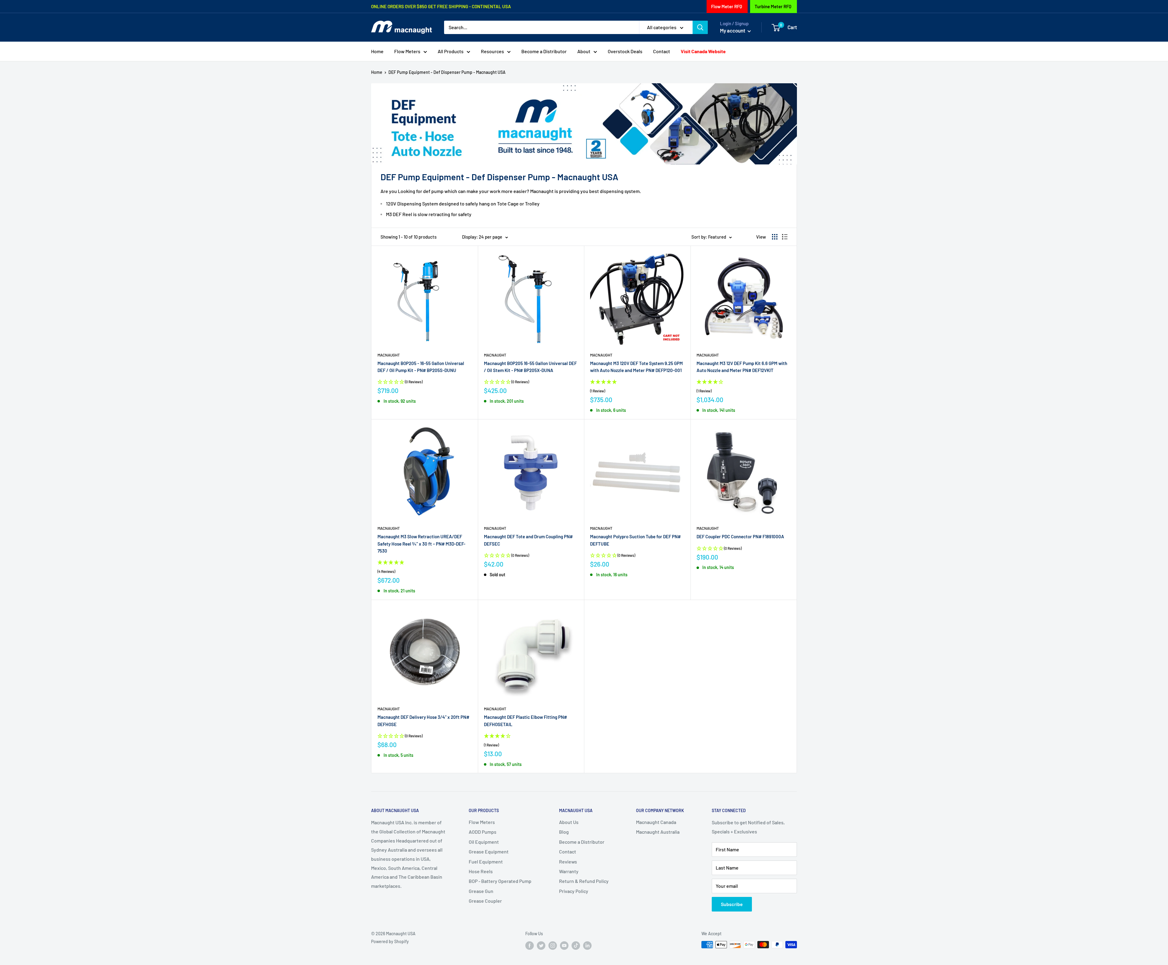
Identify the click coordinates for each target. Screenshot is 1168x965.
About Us (569, 822)
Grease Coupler (485, 901)
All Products (451, 51)
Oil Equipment (484, 842)
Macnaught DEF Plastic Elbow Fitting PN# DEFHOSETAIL (525, 720)
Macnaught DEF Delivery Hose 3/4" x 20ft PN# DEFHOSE (423, 720)
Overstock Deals (625, 51)
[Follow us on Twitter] (541, 945)
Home (377, 51)
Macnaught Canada (656, 822)
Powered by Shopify (390, 941)
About (583, 51)
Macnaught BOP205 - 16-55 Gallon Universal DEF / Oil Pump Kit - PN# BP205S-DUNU (420, 366)
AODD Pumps (482, 832)
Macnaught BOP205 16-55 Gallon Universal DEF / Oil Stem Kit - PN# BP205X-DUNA (530, 366)
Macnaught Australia (658, 832)
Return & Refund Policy (584, 881)
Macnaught (388, 355)
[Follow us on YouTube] (564, 945)
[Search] (700, 27)
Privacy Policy (573, 891)
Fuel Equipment (486, 861)
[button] (637, 386)
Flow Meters (407, 51)
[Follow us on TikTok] (576, 945)
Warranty (569, 871)
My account (733, 30)
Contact (661, 51)
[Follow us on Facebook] (529, 945)
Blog (564, 832)
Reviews (568, 861)
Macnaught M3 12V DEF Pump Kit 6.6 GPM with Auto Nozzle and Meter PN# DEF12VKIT (742, 366)
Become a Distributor (544, 51)
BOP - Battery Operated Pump (500, 881)
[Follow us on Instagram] (552, 945)
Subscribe (732, 904)
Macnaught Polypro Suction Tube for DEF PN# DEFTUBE (635, 540)
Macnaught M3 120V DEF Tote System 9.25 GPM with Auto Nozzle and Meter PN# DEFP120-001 (636, 366)
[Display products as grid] (774, 237)
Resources (492, 51)
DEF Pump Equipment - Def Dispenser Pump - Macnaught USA (447, 72)
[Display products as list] (784, 237)
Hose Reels (481, 871)
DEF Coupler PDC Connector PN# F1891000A (740, 536)
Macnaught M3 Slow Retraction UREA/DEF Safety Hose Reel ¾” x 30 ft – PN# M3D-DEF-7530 (421, 543)
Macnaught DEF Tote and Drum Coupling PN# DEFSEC (528, 540)
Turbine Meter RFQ (773, 6)
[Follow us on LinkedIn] (587, 945)
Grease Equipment (489, 851)
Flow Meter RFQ (726, 6)
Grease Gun (481, 891)
